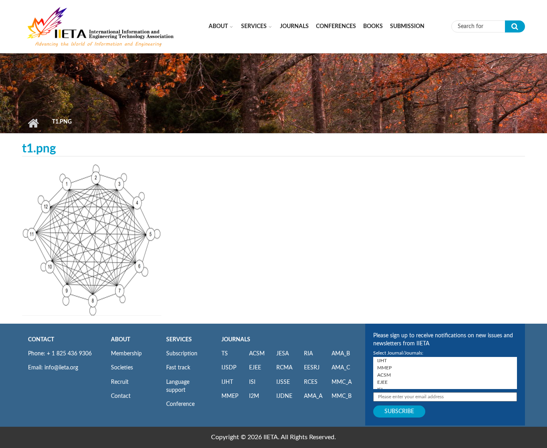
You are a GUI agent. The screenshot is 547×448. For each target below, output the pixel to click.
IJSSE (283, 382)
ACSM (257, 354)
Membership (126, 354)
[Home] (101, 26)
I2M (254, 396)
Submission (407, 26)
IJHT (227, 382)
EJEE (255, 368)
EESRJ (312, 368)
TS (224, 354)
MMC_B (342, 396)
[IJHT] (445, 360)
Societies (122, 368)
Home (33, 123)
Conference (180, 404)
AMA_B (341, 354)
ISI (252, 382)
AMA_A (313, 396)
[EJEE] (445, 382)
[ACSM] (445, 375)
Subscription (181, 354)
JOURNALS (235, 340)
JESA (282, 354)
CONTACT (41, 340)
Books (373, 26)
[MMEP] (445, 367)
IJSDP (228, 368)
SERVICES (179, 340)
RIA (308, 354)
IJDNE (284, 396)
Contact (121, 396)
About (218, 26)
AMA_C (341, 368)
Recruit (120, 382)
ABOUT (120, 340)
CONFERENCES (336, 26)
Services (254, 26)
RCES (311, 382)
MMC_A (342, 382)
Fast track (178, 368)
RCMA (284, 368)
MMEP (229, 396)
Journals (294, 26)
